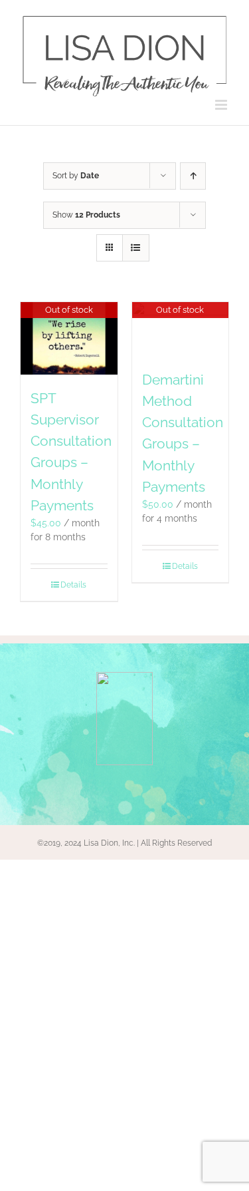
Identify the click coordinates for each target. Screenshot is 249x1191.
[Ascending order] (193, 176)
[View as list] (136, 248)
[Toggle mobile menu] (222, 105)
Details (73, 585)
